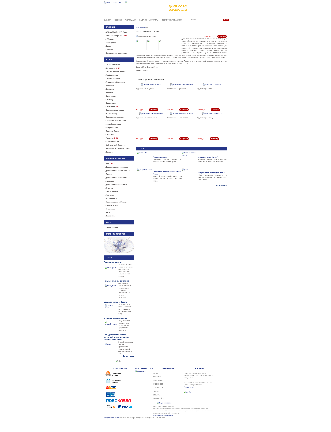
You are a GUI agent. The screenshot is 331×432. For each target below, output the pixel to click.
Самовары (110, 100)
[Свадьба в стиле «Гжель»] (190, 159)
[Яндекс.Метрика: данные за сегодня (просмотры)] (164, 403)
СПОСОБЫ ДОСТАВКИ (144, 368)
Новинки (118, 20)
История (208, 15)
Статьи (216, 15)
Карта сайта (158, 398)
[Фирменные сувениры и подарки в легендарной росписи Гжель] (126, 2)
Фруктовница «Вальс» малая (177, 118)
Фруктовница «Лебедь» (205, 118)
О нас (172, 15)
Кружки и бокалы (113, 79)
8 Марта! (110, 39)
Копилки (109, 188)
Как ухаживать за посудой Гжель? (211, 173)
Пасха (108, 46)
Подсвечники (112, 198)
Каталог (107, 20)
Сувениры (110, 209)
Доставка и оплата (194, 15)
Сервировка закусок (115, 117)
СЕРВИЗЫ (112, 107)
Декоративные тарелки (117, 167)
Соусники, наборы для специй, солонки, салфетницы (116, 124)
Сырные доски (112, 131)
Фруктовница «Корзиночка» (177, 89)
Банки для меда (113, 65)
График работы (189, 387)
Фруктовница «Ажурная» (145, 89)
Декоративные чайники (116, 184)
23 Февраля (111, 43)
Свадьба (109, 50)
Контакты (225, 15)
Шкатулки (110, 216)
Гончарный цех (112, 227)
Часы (108, 212)
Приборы (110, 89)
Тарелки (112, 138)
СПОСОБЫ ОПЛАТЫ (119, 368)
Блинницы (113, 68)
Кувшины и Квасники (115, 82)
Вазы (110, 163)
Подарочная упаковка (172, 20)
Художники (158, 384)
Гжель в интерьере (160, 157)
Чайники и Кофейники (116, 145)
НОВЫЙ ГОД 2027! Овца (116, 32)
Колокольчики (112, 191)
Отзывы (156, 395)
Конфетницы (112, 75)
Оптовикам (158, 388)
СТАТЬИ (141, 149)
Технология (158, 380)
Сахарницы (111, 103)
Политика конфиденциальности (163, 415)
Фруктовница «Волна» (205, 89)
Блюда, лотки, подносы (117, 72)
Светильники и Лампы (116, 202)
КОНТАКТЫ (199, 368)
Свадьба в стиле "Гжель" (208, 157)
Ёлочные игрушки (116, 36)
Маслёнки (110, 86)
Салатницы (111, 96)
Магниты (110, 195)
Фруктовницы (112, 141)
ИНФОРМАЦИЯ (168, 368)
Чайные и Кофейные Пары (118, 148)
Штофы (109, 152)
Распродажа (130, 20)
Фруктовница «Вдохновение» (147, 118)
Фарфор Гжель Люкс (111, 418)
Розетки (109, 93)
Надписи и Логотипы (149, 20)
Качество (181, 15)
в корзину (222, 36)
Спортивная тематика (116, 53)
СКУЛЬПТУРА (112, 205)
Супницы (110, 134)
